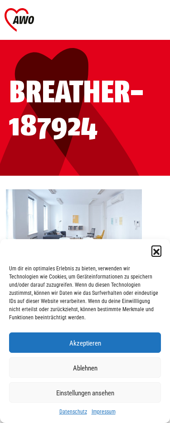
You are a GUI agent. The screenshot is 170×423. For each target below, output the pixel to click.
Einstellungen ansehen (85, 392)
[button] (156, 250)
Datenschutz (73, 411)
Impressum (104, 411)
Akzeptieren (85, 342)
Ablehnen (85, 367)
